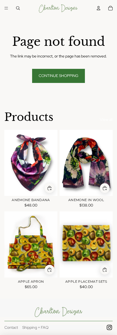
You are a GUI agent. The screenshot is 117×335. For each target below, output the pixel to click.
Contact (11, 327)
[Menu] (6, 8)
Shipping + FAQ (35, 327)
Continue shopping (58, 75)
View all (106, 119)
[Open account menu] (98, 8)
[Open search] (18, 8)
